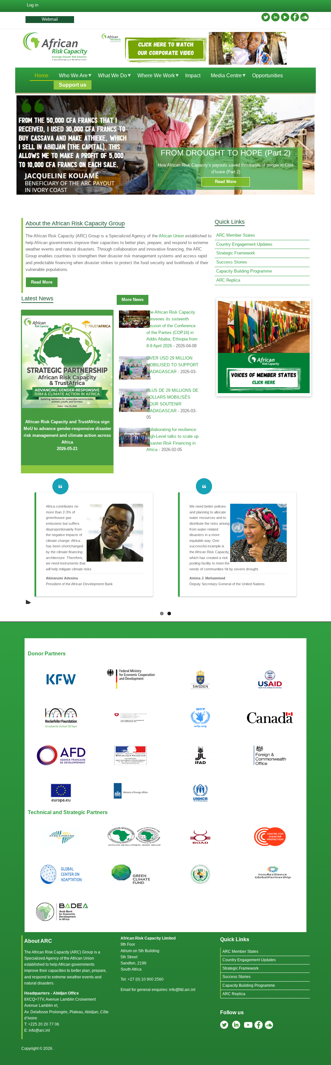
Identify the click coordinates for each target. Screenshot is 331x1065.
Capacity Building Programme (244, 271)
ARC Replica (228, 280)
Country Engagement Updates (244, 244)
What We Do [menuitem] (110, 76)
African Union (171, 235)
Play (29, 600)
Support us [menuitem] (72, 85)
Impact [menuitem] (192, 75)
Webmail (50, 19)
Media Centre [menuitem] (224, 76)
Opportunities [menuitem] (267, 75)
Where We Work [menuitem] (153, 76)
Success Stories (231, 262)
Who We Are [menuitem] (71, 76)
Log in (32, 5)
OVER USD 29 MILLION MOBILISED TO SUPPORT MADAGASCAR (172, 365)
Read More (225, 181)
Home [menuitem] (41, 75)
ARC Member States (235, 235)
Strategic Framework (235, 253)
